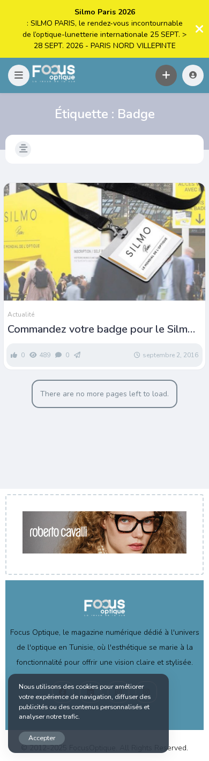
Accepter (41, 737)
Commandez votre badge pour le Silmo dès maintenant (101, 329)
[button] (18, 75)
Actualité (21, 314)
